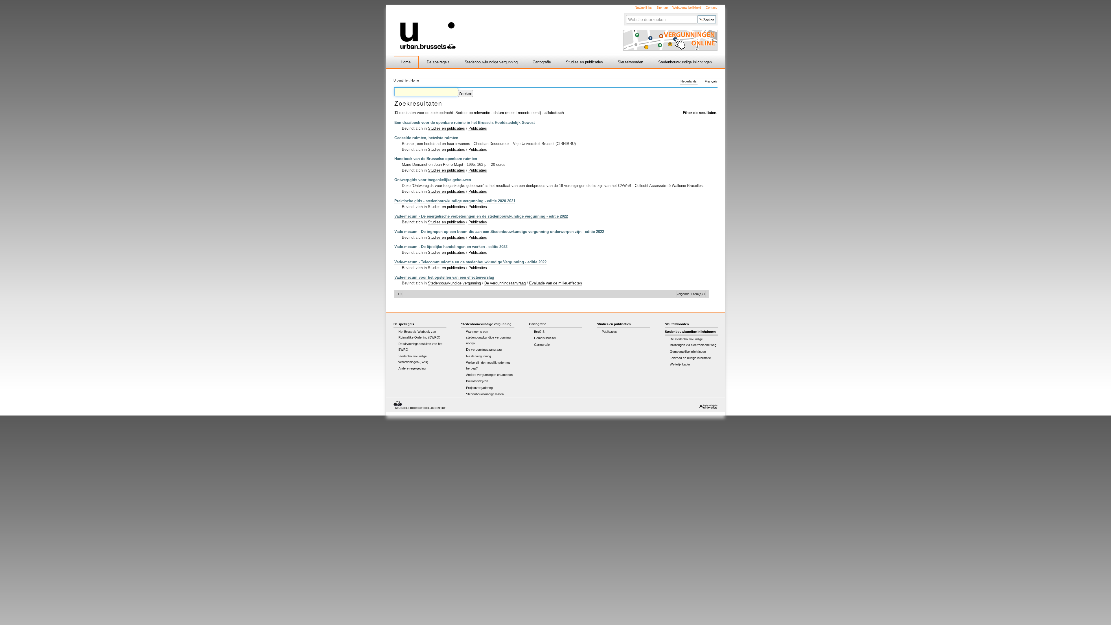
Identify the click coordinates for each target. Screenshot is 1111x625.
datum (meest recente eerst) (517, 113)
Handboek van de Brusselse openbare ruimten (435, 159)
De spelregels (438, 62)
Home (406, 62)
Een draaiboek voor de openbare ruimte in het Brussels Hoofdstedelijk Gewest (464, 122)
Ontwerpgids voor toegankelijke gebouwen (432, 180)
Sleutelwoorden (630, 62)
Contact (711, 7)
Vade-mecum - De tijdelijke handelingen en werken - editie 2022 (450, 247)
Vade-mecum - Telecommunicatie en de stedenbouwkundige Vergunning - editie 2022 (470, 262)
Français (711, 81)
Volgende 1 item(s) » (691, 294)
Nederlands (688, 81)
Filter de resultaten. (700, 113)
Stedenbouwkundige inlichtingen (685, 62)
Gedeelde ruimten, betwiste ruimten (426, 138)
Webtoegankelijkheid (686, 7)
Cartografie (542, 62)
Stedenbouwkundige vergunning (491, 62)
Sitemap (662, 7)
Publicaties (477, 128)
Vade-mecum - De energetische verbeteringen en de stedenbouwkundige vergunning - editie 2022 (481, 216)
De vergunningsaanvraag (505, 283)
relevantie (482, 113)
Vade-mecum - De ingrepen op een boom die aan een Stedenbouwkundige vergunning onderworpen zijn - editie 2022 (499, 231)
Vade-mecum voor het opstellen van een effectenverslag (444, 277)
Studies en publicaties (584, 62)
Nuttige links (643, 7)
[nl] (486, 27)
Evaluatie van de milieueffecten (555, 283)
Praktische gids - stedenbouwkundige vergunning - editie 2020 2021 (454, 201)
